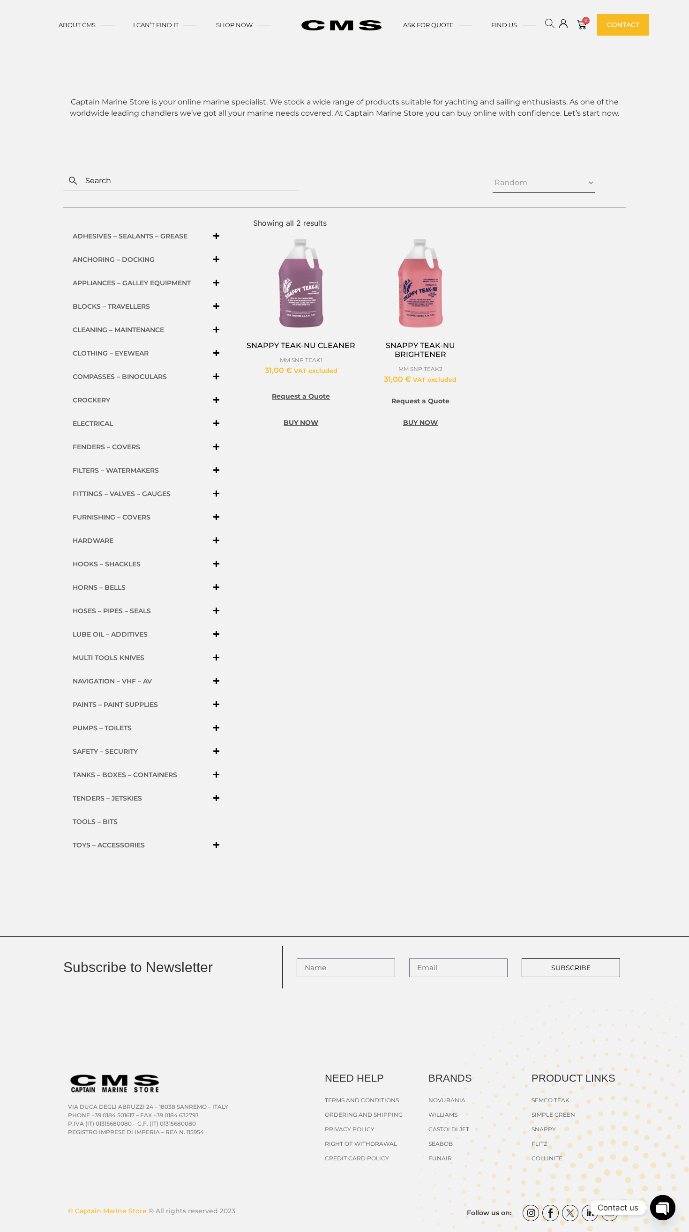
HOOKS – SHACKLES (107, 564)
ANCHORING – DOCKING (114, 259)
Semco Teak (550, 1100)
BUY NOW (301, 422)
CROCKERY (91, 400)
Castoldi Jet (448, 1129)
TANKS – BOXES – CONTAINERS (125, 775)
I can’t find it (156, 25)
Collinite (547, 1158)
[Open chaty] (662, 1207)
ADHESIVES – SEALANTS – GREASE (130, 236)
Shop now (234, 25)
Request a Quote (301, 396)
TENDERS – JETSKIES (107, 798)
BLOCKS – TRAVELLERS (111, 306)
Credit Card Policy (357, 1158)
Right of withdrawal (361, 1143)
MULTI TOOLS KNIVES (108, 657)
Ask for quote (428, 25)
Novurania (446, 1100)
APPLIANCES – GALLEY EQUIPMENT (132, 283)
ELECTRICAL (93, 423)
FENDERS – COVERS (106, 447)
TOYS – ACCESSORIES (109, 845)
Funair (440, 1158)
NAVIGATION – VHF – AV (112, 681)
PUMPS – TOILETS (102, 728)
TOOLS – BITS (95, 821)
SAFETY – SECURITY (105, 751)
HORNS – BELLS (99, 587)
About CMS (77, 25)
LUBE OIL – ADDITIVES (110, 634)
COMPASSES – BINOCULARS (120, 376)
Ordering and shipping (364, 1114)
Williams (442, 1114)
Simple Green (553, 1114)
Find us (504, 25)
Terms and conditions (362, 1100)
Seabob (440, 1143)
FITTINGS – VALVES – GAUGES (122, 494)
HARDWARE (93, 540)
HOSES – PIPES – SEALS (112, 611)
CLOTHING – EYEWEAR (111, 353)
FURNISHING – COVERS (111, 517)
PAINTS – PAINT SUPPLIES (115, 704)
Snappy (544, 1129)
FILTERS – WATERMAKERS (116, 470)
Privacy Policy (349, 1129)
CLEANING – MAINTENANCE (118, 330)
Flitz (539, 1143)
